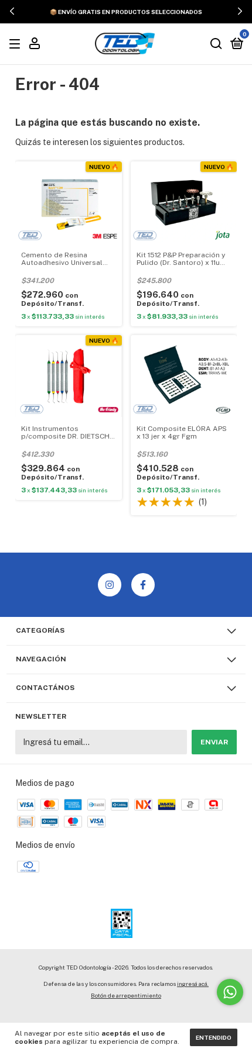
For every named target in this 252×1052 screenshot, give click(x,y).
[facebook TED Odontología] (143, 584)
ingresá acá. (193, 983)
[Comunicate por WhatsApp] (230, 992)
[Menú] (17, 44)
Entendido (213, 1037)
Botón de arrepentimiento (126, 995)
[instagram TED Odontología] (109, 584)
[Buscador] (216, 44)
